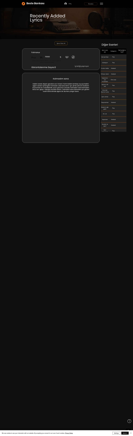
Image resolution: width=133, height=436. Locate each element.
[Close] (131, 433)
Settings (116, 433)
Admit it (125, 433)
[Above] (129, 421)
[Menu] (101, 3)
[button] (60, 57)
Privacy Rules (69, 433)
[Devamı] (112, 4)
